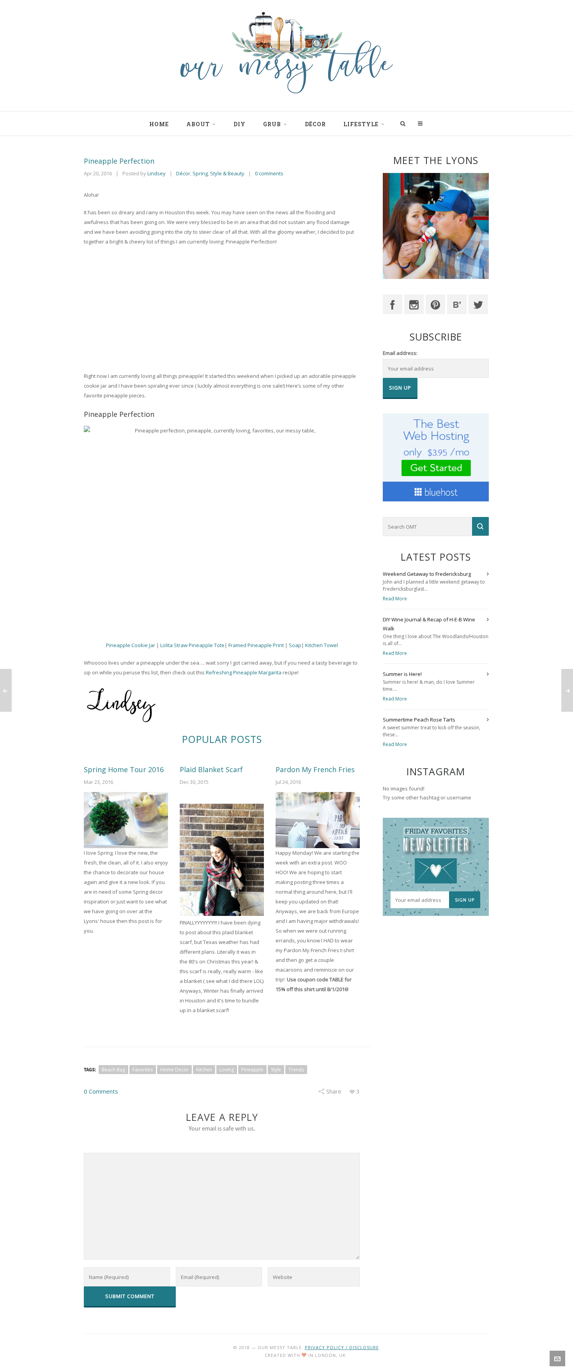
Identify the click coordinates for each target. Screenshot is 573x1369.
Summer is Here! (402, 673)
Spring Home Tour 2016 (124, 769)
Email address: (400, 352)
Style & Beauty (227, 173)
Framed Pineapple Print (256, 645)
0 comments (269, 173)
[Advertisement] (222, 308)
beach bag (113, 1069)
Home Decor (174, 1069)
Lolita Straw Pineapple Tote (192, 645)
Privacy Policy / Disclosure (342, 1347)
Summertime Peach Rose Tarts (419, 719)
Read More (395, 598)
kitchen (204, 1069)
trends (296, 1069)
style (276, 1069)
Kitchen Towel (321, 645)
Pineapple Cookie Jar (131, 645)
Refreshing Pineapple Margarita (243, 672)
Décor (183, 173)
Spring (200, 173)
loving (226, 1069)
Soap (295, 645)
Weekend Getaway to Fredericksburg (427, 573)
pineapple (252, 1069)
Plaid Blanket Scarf (211, 769)
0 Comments (101, 1091)
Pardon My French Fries (315, 769)
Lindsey (156, 173)
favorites (143, 1069)
